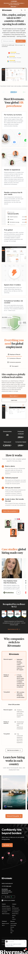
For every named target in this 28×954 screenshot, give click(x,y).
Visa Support (4, 911)
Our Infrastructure (16, 909)
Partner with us (15, 913)
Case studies (13, 925)
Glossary (12, 927)
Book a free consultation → (10, 511)
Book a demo (20, 41)
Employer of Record (6, 906)
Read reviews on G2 (13, 629)
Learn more (14, 400)
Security (14, 915)
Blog (11, 929)
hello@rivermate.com (7, 883)
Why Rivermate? (15, 908)
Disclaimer (4, 939)
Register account (5, 923)
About (13, 906)
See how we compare (13, 750)
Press (13, 917)
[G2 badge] (3, 614)
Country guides (13, 923)
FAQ (11, 932)
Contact (14, 919)
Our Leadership (15, 911)
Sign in (3, 925)
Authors (12, 930)
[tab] (14, 354)
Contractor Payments (6, 908)
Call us (8, 896)
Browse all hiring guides (13, 816)
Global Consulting (5, 913)
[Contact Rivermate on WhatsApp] (21, 10)
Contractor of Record (6, 909)
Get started (6, 845)
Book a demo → (14, 396)
